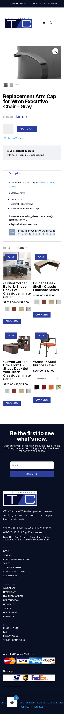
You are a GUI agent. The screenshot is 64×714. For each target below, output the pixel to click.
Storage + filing (12, 567)
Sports (7, 608)
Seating (7, 555)
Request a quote (12, 628)
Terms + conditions (14, 640)
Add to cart (27, 128)
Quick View (12, 321)
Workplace (9, 588)
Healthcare (9, 592)
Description (14, 173)
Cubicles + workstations (16, 559)
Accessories (10, 575)
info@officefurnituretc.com (34, 532)
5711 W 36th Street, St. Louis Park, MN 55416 (27, 527)
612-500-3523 (11, 532)
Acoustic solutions (14, 571)
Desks (6, 551)
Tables (6, 563)
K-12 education (11, 600)
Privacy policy (11, 636)
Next (29, 309)
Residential (9, 616)
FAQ (5, 632)
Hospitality (9, 604)
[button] (55, 51)
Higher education (13, 596)
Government (10, 612)
